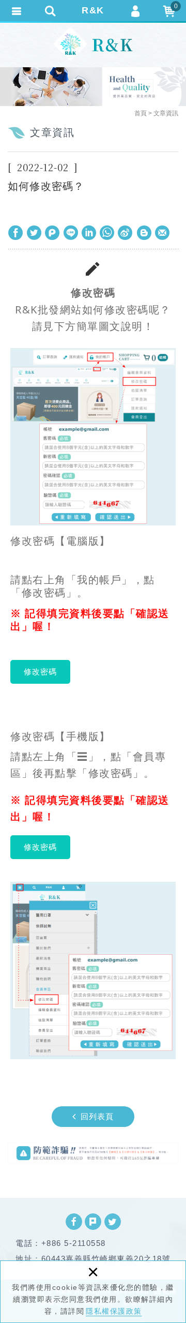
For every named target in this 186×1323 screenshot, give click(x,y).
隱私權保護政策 (114, 1311)
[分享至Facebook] (15, 232)
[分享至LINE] (71, 232)
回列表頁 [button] (97, 1116)
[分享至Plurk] (52, 232)
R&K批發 (93, 44)
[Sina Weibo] (125, 232)
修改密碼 (40, 671)
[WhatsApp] (107, 232)
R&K (93, 10)
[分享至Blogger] (144, 232)
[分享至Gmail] (162, 232)
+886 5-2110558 (73, 1243)
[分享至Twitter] (34, 232)
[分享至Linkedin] (89, 232)
